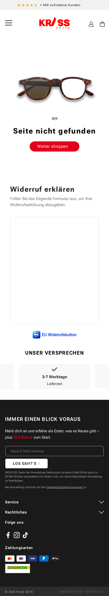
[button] (8, 22)
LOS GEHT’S (25, 463)
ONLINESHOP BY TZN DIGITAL (81, 591)
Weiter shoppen (52, 146)
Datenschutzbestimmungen (65, 487)
